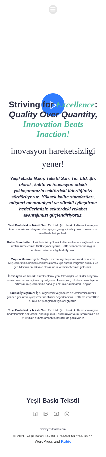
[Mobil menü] (53, 9)
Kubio (66, 441)
